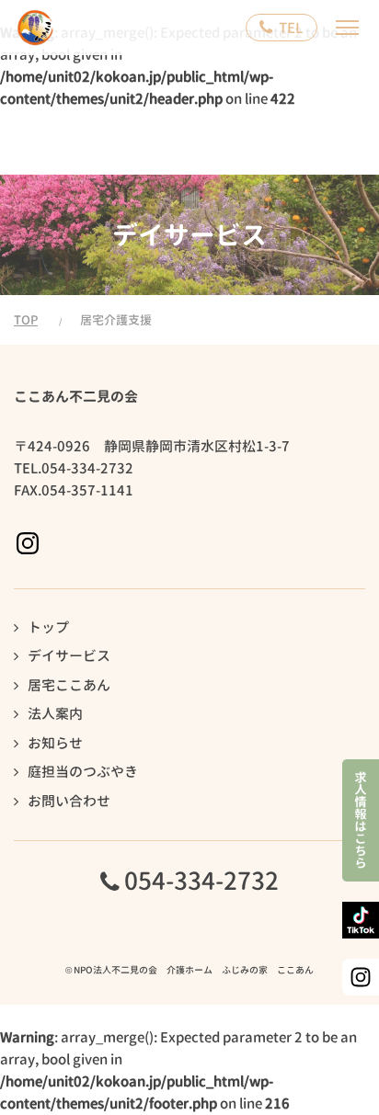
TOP (26, 320)
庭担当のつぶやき (83, 771)
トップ (48, 627)
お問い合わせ (69, 801)
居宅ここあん (69, 685)
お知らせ (55, 743)
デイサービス (69, 656)
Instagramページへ (27, 543)
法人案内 (55, 713)
